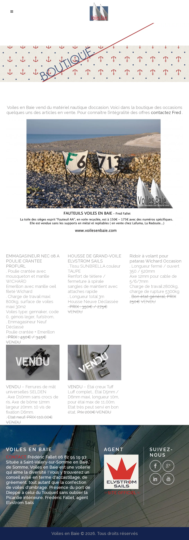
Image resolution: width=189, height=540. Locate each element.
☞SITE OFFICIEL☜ (122, 492)
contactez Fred (166, 112)
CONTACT (16, 457)
